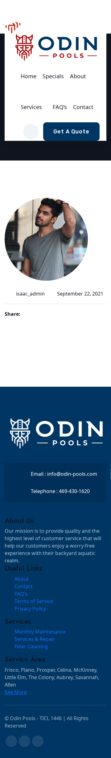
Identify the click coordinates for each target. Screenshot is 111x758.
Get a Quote (71, 131)
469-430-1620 (74, 491)
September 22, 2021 (80, 293)
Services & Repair (34, 639)
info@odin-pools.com (72, 474)
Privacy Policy (30, 608)
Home (28, 76)
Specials (53, 76)
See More (16, 692)
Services (31, 107)
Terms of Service (33, 601)
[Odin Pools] (55, 46)
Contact (83, 107)
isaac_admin (30, 293)
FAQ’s (60, 107)
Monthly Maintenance (40, 631)
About (78, 76)
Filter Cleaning (31, 646)
